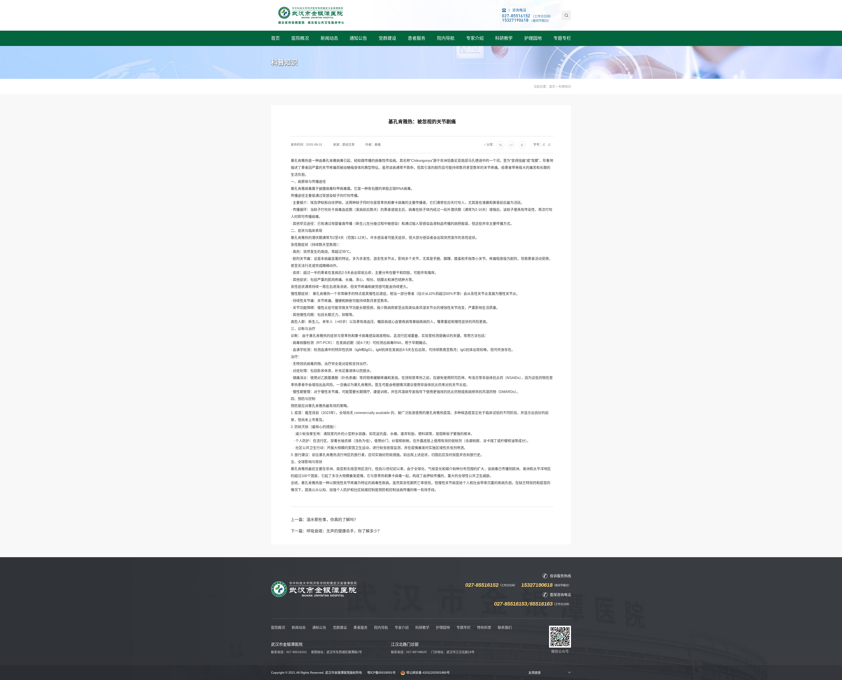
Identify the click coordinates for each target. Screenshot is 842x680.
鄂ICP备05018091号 (381, 672)
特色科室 (484, 627)
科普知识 (565, 86)
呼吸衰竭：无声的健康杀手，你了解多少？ (344, 531)
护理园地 (533, 38)
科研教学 (504, 38)
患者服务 (416, 38)
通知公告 (358, 38)
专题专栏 (562, 38)
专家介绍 (475, 38)
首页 (275, 38)
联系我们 (505, 627)
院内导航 (446, 38)
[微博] (522, 144)
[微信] (511, 144)
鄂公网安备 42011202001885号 (428, 672)
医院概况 (300, 38)
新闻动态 (329, 38)
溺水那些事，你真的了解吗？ (332, 520)
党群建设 (387, 38)
